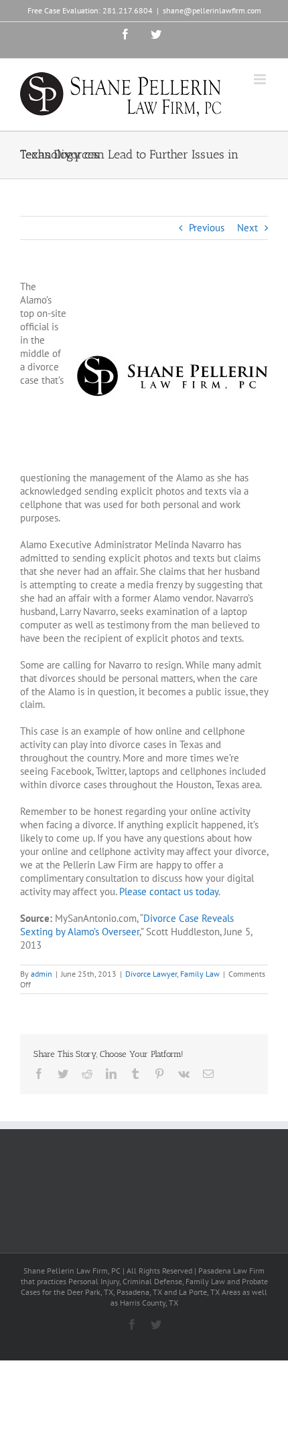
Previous (206, 227)
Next (247, 227)
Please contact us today (168, 891)
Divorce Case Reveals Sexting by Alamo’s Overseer (127, 925)
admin (41, 974)
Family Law (200, 974)
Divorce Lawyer (151, 974)
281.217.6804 (127, 10)
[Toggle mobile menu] (261, 79)
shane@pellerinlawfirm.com (212, 10)
